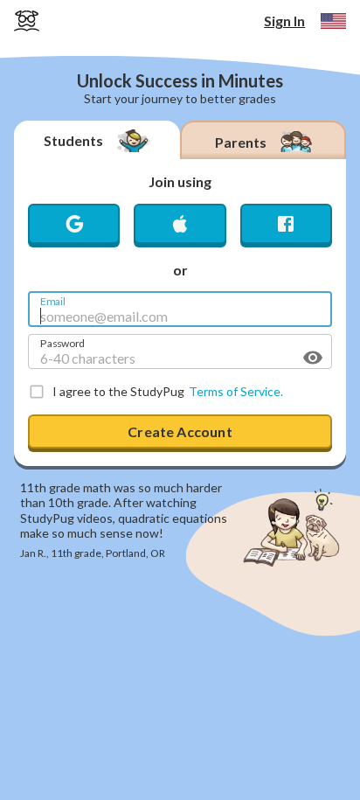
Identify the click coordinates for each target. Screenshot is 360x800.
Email (53, 300)
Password (62, 342)
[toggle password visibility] (312, 357)
